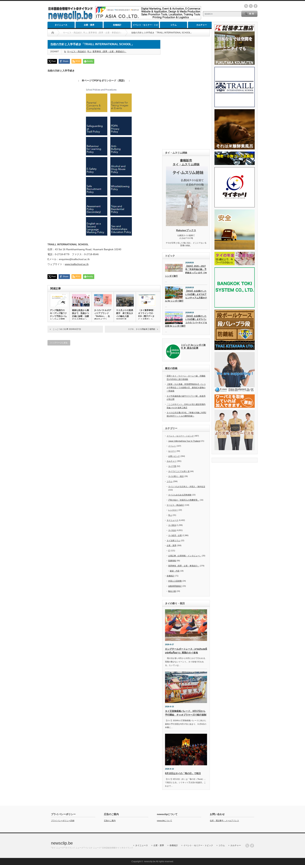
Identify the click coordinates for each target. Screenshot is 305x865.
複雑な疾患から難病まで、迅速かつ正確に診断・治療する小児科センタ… (80, 316)
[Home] (52, 32)
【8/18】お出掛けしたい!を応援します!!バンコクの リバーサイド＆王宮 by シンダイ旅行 (186, 321)
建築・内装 (175, 571)
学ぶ (89, 51)
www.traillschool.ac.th (77, 264)
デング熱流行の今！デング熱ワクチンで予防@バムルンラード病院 (58, 314)
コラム (173, 25)
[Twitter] (247, 846)
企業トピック (174, 456)
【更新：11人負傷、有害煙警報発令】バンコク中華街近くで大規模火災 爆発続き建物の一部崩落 (186, 387)
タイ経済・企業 (175, 535)
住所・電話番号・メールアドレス (224, 820)
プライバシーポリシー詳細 (62, 820)
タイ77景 (172, 466)
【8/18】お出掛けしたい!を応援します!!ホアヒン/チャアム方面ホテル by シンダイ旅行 (186, 296)
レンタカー (173, 510)
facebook (256, 6)
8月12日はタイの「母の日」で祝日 (183, 773)
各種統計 (117, 25)
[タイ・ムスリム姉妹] (187, 225)
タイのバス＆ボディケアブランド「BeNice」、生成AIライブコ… (102, 314)
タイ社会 (172, 530)
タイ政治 (172, 525)
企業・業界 (89, 25)
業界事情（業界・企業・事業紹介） (109, 51)
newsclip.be (62, 843)
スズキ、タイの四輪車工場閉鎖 (141, 329)
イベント (172, 446)
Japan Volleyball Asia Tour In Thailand (184, 441)
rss (246, 6)
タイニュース (61, 25)
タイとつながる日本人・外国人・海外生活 (186, 486)
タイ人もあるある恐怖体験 (180, 495)
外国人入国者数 (175, 581)
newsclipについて (164, 820)
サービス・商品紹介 (76, 51)
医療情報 (172, 561)
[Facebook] (252, 846)
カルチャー (201, 25)
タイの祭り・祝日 (176, 476)
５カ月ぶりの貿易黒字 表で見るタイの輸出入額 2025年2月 (124, 314)
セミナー (172, 451)
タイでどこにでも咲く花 (179, 471)
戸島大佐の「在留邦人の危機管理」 (183, 500)
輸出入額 (172, 591)
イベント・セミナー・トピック (145, 26)
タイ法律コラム (173, 540)
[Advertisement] (186, 93)
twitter (251, 6)
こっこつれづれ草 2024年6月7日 (67, 329)
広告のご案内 (110, 820)
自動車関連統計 (175, 586)
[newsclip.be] (70, 19)
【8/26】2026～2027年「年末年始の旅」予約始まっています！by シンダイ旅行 (186, 271)
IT (169, 550)
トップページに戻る (59, 343)
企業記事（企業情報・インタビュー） (184, 556)
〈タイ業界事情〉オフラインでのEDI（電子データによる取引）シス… (146, 316)
